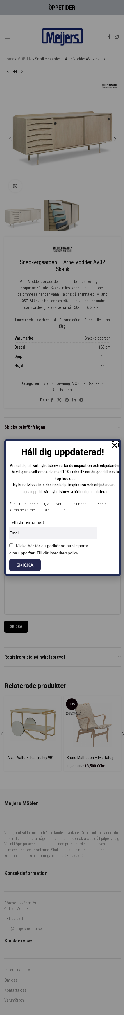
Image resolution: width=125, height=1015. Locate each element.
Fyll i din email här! (26, 522)
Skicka (25, 565)
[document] (62, 507)
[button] (114, 445)
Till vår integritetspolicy (57, 553)
